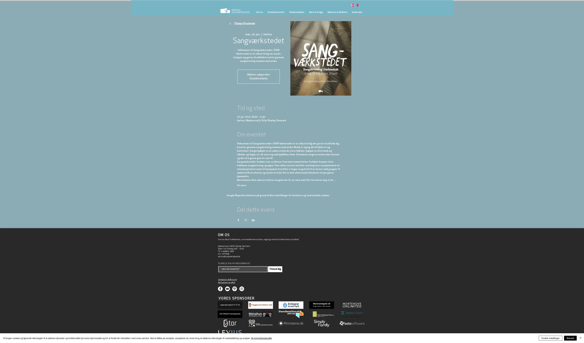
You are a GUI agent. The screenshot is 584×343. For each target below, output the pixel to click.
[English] (357, 5)
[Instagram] (241, 288)
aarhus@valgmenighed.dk (229, 256)
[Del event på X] (245, 220)
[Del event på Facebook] (238, 220)
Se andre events (259, 78)
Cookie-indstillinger (550, 338)
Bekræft (570, 338)
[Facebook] (220, 288)
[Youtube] (227, 288)
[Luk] (580, 338)
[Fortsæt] (230, 24)
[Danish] (352, 5)
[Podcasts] (234, 288)
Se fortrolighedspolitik (261, 338)
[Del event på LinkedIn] (253, 220)
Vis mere (241, 185)
